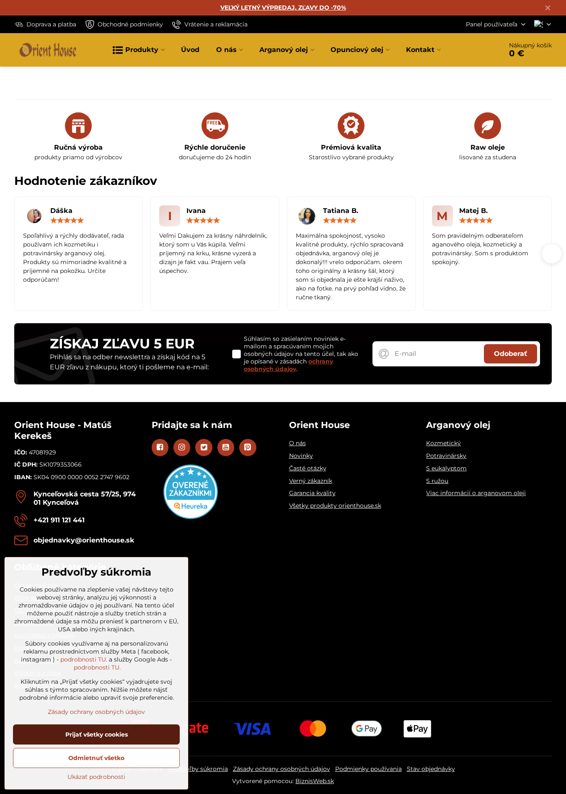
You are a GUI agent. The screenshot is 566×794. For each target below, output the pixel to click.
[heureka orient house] (190, 517)
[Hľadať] (472, 50)
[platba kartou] (283, 728)
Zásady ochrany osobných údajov (281, 769)
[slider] (67, 220)
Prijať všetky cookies (96, 734)
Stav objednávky (431, 769)
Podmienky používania (368, 769)
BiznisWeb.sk (314, 781)
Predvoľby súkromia (198, 769)
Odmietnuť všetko (96, 758)
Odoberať (510, 354)
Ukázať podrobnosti (96, 777)
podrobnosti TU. (83, 659)
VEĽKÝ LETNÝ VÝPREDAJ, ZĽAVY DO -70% (283, 7)
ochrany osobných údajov (288, 365)
